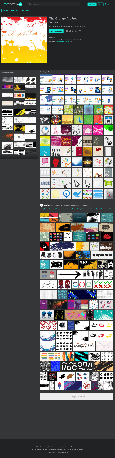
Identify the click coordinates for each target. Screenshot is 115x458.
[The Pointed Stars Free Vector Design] (78, 109)
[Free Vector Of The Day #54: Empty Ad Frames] (45, 172)
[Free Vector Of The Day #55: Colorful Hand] (66, 162)
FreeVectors (12, 4)
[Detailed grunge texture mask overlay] (45, 264)
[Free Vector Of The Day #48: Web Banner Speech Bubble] (45, 162)
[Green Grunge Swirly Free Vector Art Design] (88, 119)
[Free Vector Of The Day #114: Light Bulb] (45, 151)
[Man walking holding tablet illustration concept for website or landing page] (70, 79)
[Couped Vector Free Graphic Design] (77, 141)
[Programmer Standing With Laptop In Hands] (70, 100)
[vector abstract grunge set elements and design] (102, 264)
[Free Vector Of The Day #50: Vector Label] (87, 162)
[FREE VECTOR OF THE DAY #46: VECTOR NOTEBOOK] (108, 151)
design (5, 10)
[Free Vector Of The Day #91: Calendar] (108, 119)
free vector (25, 10)
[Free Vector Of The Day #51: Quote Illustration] (98, 162)
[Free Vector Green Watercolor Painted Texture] (108, 130)
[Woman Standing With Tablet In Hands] (45, 109)
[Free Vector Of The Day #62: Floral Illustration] (108, 172)
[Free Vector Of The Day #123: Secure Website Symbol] (45, 183)
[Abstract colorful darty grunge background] (44, 236)
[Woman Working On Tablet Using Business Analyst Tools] (83, 100)
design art (14, 10)
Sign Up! (92, 4)
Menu (107, 4)
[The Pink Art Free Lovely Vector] (56, 130)
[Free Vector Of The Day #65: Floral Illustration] (87, 183)
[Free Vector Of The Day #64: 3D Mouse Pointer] (77, 183)
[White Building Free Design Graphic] (66, 130)
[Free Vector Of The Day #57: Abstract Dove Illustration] (56, 172)
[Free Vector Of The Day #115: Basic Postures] (56, 151)
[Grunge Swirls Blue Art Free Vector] (88, 109)
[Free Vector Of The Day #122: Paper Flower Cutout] (87, 172)
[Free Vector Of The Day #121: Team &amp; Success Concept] (77, 172)
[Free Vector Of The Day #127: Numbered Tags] (98, 194)
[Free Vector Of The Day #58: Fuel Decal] (66, 172)
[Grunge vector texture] (19, 137)
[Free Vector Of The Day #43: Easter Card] (77, 151)
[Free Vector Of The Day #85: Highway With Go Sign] (66, 183)
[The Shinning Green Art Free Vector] (68, 109)
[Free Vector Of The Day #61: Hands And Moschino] (98, 172)
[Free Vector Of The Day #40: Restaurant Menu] (87, 141)
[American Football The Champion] (55, 119)
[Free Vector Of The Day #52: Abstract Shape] (108, 162)
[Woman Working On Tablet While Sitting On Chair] (95, 100)
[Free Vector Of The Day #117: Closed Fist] (56, 162)
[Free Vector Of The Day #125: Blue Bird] (77, 194)
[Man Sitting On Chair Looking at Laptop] (107, 89)
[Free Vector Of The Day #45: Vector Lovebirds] (98, 151)
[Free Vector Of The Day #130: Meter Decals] (56, 183)
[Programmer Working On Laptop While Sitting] (57, 109)
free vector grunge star (71, 209)
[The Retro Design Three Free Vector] (108, 109)
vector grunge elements (53, 209)
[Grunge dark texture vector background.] (79, 217)
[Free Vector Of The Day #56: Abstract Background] (77, 162)
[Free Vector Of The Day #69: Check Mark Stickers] (45, 194)
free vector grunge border (90, 209)
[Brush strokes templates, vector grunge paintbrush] (7, 153)
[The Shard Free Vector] (67, 119)
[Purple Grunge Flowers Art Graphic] (87, 130)
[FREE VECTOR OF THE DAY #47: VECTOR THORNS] (77, 130)
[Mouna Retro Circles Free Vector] (98, 130)
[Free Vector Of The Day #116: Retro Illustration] (66, 151)
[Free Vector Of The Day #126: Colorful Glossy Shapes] (87, 194)
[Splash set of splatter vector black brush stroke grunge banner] (30, 80)
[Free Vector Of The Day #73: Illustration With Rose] (108, 194)
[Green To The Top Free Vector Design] (78, 119)
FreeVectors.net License (62, 42)
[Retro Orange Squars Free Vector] (66, 141)
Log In (100, 4)
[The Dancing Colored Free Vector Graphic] (98, 119)
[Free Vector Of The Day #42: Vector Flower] (108, 141)
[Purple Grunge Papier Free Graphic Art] (56, 141)
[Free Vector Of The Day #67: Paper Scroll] (108, 183)
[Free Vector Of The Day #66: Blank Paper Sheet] (98, 183)
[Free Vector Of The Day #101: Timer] (45, 130)
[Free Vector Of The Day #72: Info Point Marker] (66, 194)
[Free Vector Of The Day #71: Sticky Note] (56, 194)
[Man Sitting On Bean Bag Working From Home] (46, 100)
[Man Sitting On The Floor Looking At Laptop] (46, 79)
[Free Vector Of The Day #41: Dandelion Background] (98, 141)
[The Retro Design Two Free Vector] (98, 109)
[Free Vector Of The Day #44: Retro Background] (87, 151)
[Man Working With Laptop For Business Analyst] (58, 100)
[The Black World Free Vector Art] (44, 119)
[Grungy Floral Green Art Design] (45, 141)
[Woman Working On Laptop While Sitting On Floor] (107, 100)
